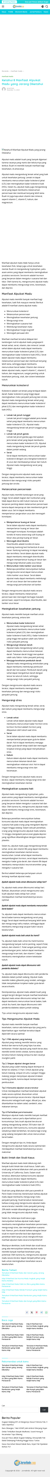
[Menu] (3, 6)
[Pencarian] (46, 7)
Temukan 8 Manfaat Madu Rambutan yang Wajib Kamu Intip (24, 1296)
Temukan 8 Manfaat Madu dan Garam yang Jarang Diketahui (23, 1274)
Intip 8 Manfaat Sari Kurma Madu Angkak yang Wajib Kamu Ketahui (23, 1279)
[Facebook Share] (27, 1312)
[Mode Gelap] (42, 7)
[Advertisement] (25, 43)
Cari (3, 1405)
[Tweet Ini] (32, 1312)
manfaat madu (7, 76)
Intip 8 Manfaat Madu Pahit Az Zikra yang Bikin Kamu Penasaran (23, 1285)
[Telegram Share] (41, 1312)
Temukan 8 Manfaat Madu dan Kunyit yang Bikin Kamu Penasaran (24, 1302)
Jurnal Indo (10, 88)
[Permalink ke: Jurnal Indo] (4, 89)
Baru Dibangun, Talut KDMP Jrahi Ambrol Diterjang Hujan (24, 1428)
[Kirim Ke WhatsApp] (46, 1312)
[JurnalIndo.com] (18, 6)
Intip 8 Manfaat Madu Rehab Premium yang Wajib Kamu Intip (24, 1291)
